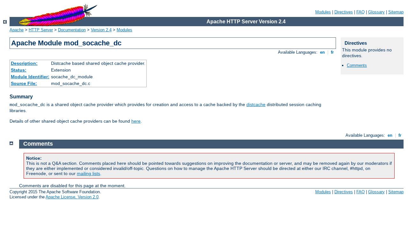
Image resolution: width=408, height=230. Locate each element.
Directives (343, 12)
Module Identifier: (30, 76)
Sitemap (396, 12)
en (322, 52)
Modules (323, 12)
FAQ (360, 12)
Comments (357, 65)
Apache (17, 29)
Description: (24, 63)
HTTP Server (41, 29)
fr (332, 52)
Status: (18, 70)
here (136, 121)
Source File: (24, 83)
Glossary (376, 12)
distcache (256, 104)
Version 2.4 (101, 29)
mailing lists (88, 173)
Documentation (72, 29)
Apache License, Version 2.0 (72, 197)
